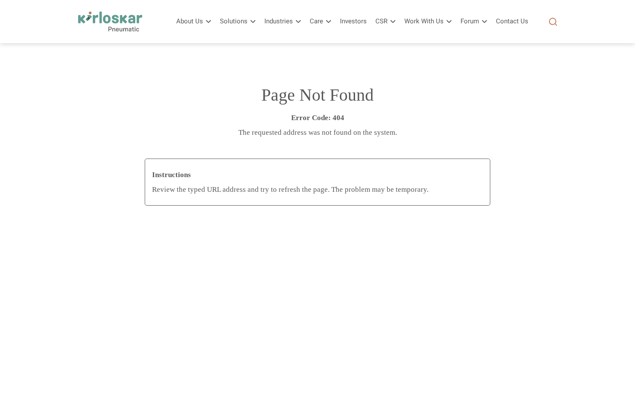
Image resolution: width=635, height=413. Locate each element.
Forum (469, 21)
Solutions (234, 21)
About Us (189, 21)
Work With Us (424, 21)
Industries (278, 21)
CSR (381, 21)
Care (316, 21)
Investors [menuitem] (353, 21)
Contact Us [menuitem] (512, 21)
